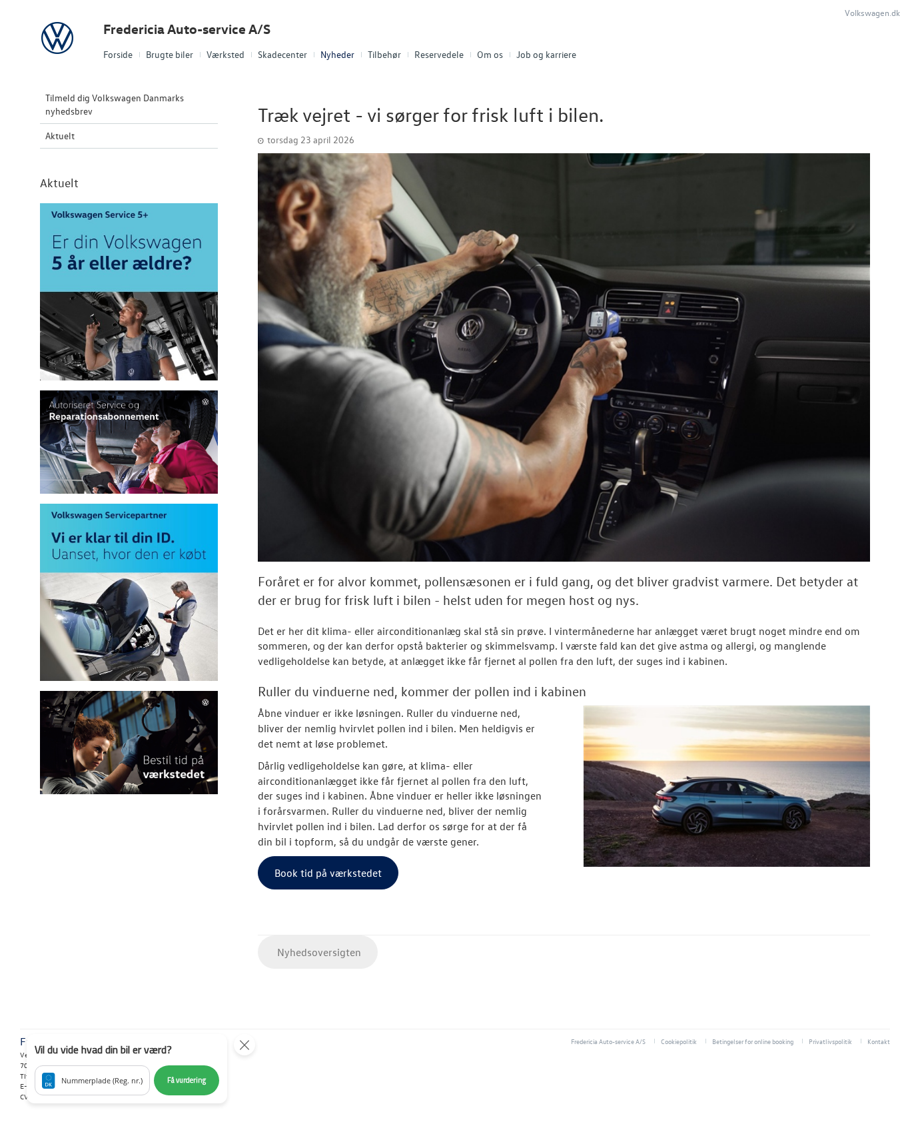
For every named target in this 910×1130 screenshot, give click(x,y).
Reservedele (439, 54)
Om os (490, 54)
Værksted (225, 54)
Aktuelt (60, 135)
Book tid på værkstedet (328, 872)
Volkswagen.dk (872, 12)
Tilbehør (384, 54)
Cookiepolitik (679, 1041)
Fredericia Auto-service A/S (186, 29)
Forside (118, 54)
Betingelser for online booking (752, 1041)
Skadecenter (282, 54)
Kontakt (878, 1041)
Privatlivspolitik (830, 1041)
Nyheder (337, 54)
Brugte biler (169, 54)
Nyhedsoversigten (317, 952)
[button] (127, 1068)
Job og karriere (546, 54)
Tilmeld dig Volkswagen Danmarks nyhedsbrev (114, 104)
